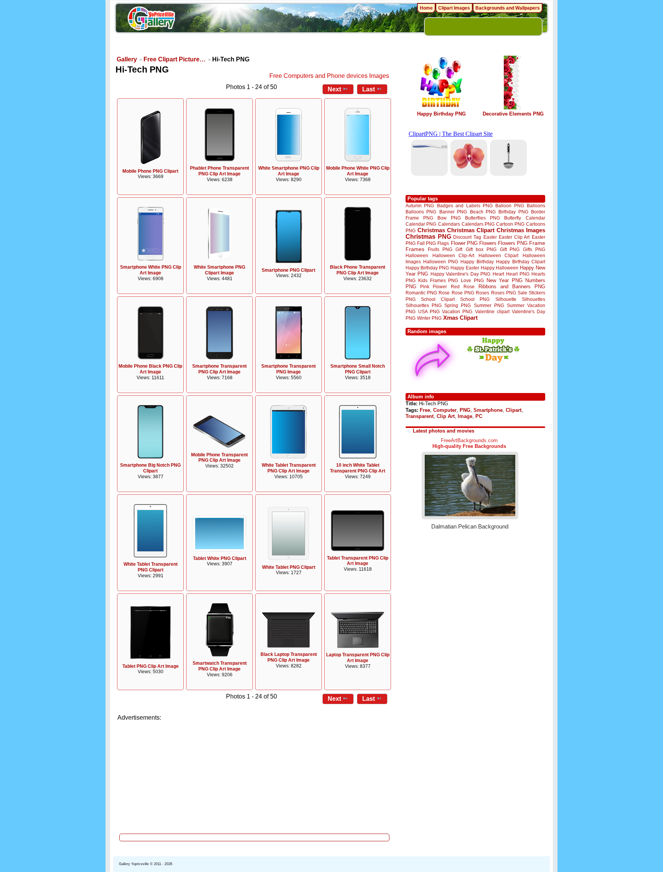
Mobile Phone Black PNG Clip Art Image (150, 369)
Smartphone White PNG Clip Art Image (150, 270)
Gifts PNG (534, 249)
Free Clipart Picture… (174, 59)
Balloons (536, 205)
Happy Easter (464, 267)
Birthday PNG (513, 211)
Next (334, 89)
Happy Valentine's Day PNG (460, 274)
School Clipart (437, 299)
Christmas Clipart (471, 230)
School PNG (475, 299)
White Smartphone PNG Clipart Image (219, 270)
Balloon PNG (509, 205)
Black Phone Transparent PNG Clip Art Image (357, 270)
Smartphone (488, 410)
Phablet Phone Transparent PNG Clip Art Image (219, 171)
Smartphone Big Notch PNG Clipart (150, 468)
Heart (498, 273)
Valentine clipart (492, 311)
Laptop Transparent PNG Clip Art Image (357, 657)
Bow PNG (449, 217)
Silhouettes (533, 299)
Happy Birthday (476, 261)
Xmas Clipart (460, 317)
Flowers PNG (513, 243)
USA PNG (429, 311)
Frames (415, 249)
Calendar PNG (421, 223)
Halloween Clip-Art (453, 255)
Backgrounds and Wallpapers (507, 8)
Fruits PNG (440, 249)
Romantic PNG (421, 293)
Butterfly (512, 217)
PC (478, 416)
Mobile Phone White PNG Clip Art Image (357, 171)
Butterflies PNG (482, 217)
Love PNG (472, 280)
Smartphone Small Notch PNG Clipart (357, 369)
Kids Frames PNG (438, 280)
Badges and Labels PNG (465, 205)
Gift (458, 249)
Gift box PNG (481, 249)
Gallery (127, 59)
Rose (444, 293)
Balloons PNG (421, 211)
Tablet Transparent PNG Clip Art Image (357, 560)
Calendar (535, 217)
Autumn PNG (420, 205)
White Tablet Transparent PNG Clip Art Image (289, 468)
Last (368, 89)
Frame (537, 243)
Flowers (487, 243)
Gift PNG (510, 249)
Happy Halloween (499, 267)
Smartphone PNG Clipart (288, 270)
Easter (490, 237)
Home (426, 8)
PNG (465, 410)
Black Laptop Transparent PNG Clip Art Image (289, 657)
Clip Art (446, 416)
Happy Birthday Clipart (520, 261)
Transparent (420, 416)
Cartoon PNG (510, 223)
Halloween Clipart (498, 255)
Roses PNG (503, 293)
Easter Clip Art (514, 237)
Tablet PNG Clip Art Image (150, 666)
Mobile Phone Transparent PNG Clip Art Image (219, 457)
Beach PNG (483, 211)
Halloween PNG (440, 261)
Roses (482, 293)
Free (425, 410)
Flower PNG (464, 243)
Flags (443, 243)
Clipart (513, 410)
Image (465, 416)
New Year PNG (505, 280)
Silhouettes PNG (424, 305)
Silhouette (505, 299)
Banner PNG (453, 211)
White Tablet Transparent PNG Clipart (151, 567)
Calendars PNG (478, 223)
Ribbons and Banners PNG (511, 286)
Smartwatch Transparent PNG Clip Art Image (220, 666)
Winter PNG (429, 317)
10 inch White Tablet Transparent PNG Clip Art (357, 468)
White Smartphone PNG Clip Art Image (288, 171)
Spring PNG (457, 305)
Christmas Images (520, 230)
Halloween (417, 255)
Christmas (431, 230)
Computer (445, 410)
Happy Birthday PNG (441, 114)
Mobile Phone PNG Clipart (150, 171)
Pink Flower (433, 286)
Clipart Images (454, 8)
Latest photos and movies (443, 431)
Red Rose (462, 286)
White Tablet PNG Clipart (288, 567)
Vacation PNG (457, 311)
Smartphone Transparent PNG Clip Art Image (219, 369)
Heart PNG (517, 273)
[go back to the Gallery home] (151, 19)
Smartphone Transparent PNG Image (288, 369)
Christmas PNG (428, 236)
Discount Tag (467, 237)
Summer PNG (489, 305)
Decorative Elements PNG (513, 114)
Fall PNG (426, 243)
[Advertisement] (255, 775)
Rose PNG (463, 293)
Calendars (449, 223)
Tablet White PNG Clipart (219, 558)
